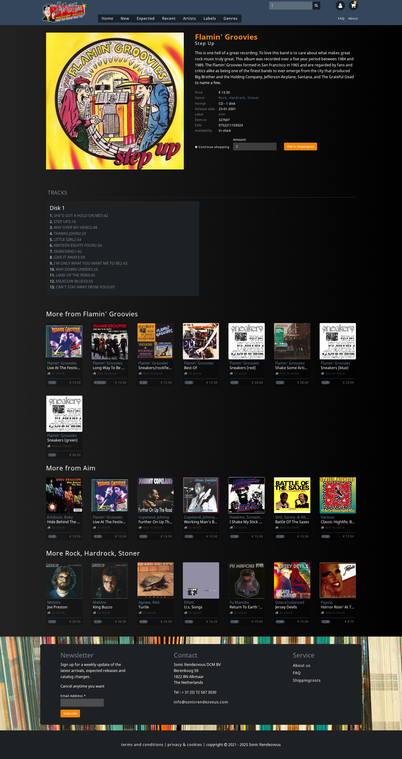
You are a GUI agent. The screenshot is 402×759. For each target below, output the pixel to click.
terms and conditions (142, 744)
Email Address (73, 696)
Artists (189, 18)
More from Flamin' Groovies (92, 313)
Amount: (239, 139)
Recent (169, 18)
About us (302, 665)
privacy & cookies (185, 744)
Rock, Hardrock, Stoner (239, 97)
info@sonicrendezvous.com (201, 702)
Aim (222, 114)
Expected (146, 18)
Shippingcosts (307, 680)
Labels (210, 18)
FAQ (341, 18)
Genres (231, 18)
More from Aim (71, 467)
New (125, 18)
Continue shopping (213, 147)
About (353, 18)
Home (107, 18)
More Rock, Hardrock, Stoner (93, 553)
